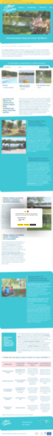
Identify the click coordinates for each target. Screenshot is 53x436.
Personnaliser (32, 224)
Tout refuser (26, 224)
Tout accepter (20, 224)
